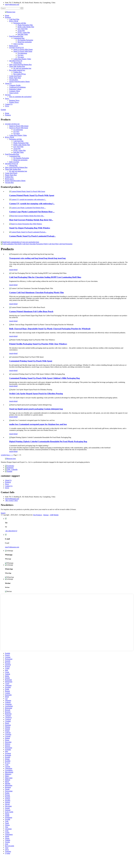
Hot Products (37, 515)
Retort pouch (13, 46)
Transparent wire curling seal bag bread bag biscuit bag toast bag (37, 258)
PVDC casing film (24, 32)
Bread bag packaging (25, 42)
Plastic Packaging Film (25, 25)
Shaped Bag (17, 63)
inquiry (11, 270)
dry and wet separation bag (22, 68)
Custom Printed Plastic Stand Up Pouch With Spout (31, 195)
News (7, 98)
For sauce (21, 57)
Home (7, 15)
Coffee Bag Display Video (22, 59)
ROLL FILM (13, 21)
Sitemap (46, 515)
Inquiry (3, 513)
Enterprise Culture (15, 89)
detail (15, 270)
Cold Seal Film (14, 19)
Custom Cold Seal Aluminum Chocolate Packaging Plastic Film (36, 292)
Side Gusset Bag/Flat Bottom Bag (20, 64)
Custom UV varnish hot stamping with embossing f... (32, 203)
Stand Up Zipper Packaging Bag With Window (29, 228)
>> (12, 455)
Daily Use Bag (18, 44)
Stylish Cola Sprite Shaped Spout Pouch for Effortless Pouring (36, 393)
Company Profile (15, 85)
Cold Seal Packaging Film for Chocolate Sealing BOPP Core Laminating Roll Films (45, 277)
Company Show (14, 91)
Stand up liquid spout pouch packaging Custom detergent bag (36, 409)
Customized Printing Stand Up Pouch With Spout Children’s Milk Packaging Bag (44, 378)
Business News (14, 100)
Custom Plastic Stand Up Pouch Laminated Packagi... (32, 236)
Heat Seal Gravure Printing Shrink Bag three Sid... (31, 220)
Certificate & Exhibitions (17, 87)
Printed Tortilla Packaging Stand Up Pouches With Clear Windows (38, 344)
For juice (20, 55)
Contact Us (8, 104)
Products (8, 17)
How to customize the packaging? (20, 97)
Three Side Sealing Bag (17, 66)
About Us (8, 83)
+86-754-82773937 (11, 500)
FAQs (7, 106)
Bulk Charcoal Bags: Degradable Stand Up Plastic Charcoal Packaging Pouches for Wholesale (49, 329)
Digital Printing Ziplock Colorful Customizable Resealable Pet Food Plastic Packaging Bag (48, 441)
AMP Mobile (54, 515)
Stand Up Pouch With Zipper (23, 49)
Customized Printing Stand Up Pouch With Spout (30, 361)
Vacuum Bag (13, 80)
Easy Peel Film (23, 29)
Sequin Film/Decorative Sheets (19, 81)
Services (8, 95)
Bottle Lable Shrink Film (26, 27)
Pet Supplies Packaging (25, 40)
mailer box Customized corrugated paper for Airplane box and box (38, 424)
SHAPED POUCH (15, 61)
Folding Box (17, 72)
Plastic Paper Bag (15, 78)
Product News (14, 102)
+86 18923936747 (11, 531)
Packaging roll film (19, 23)
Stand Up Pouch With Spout (22, 51)
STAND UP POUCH (16, 47)
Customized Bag (18, 38)
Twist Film (21, 30)
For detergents (22, 53)
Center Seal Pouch (15, 76)
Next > (8, 455)
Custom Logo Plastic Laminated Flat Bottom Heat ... (32, 212)
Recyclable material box (17, 70)
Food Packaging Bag (16, 36)
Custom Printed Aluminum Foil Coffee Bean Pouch (31, 311)
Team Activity (14, 93)
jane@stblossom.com (12, 4)
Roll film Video (23, 34)
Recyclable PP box (19, 74)
